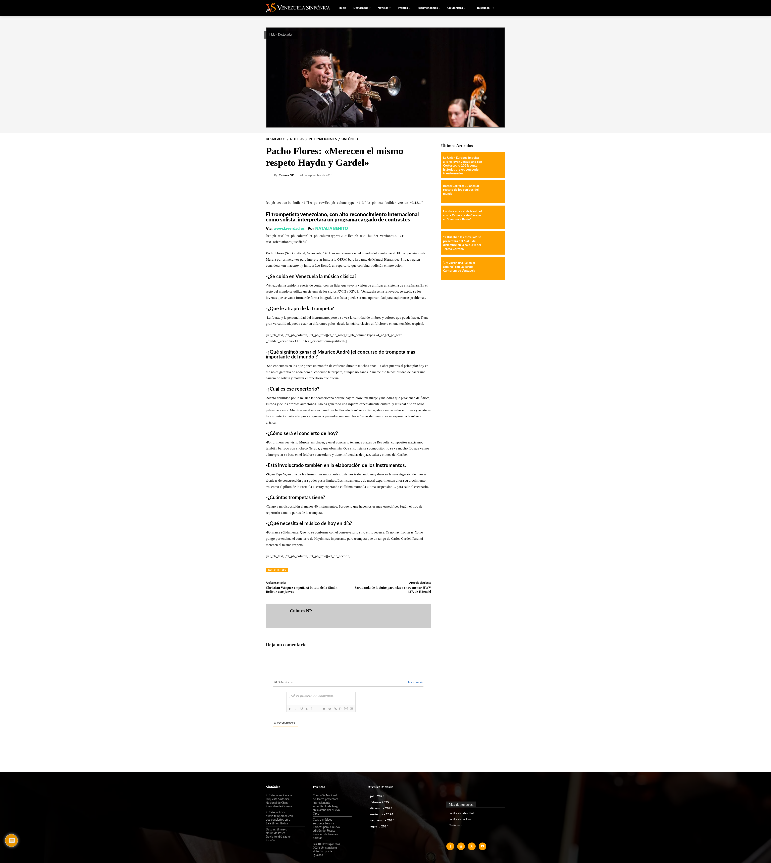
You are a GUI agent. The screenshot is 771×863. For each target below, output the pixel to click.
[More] (425, 188)
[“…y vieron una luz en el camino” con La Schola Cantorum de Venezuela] (493, 268)
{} (340, 708)
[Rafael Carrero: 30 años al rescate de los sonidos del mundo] (493, 191)
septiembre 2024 (382, 820)
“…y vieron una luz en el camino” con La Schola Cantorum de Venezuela (459, 266)
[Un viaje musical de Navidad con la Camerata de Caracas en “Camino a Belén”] (493, 217)
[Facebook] (450, 846)
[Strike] (307, 708)
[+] (346, 708)
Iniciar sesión (415, 682)
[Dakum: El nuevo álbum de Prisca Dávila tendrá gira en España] (299, 833)
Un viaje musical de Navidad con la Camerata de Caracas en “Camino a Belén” (462, 215)
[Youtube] (482, 846)
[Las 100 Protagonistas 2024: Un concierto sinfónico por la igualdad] (346, 848)
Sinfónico (350, 139)
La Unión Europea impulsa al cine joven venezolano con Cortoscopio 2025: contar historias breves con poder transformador (462, 165)
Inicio (272, 34)
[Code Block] (329, 708)
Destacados (285, 34)
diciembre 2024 (381, 808)
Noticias (297, 139)
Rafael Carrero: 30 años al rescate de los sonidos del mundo (461, 189)
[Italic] (296, 708)
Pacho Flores (277, 570)
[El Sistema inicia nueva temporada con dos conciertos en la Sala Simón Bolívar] (299, 816)
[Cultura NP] (270, 175)
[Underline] (301, 708)
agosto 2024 (379, 826)
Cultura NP (286, 175)
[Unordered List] (318, 708)
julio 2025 (377, 796)
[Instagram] (461, 846)
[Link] (335, 708)
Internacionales (323, 139)
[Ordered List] (313, 708)
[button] (486, 8)
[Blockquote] (324, 708)
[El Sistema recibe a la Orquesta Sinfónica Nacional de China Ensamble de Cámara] (299, 799)
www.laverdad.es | (290, 229)
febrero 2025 (379, 802)
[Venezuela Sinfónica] (293, 8)
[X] (471, 846)
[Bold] (290, 708)
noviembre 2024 (381, 814)
